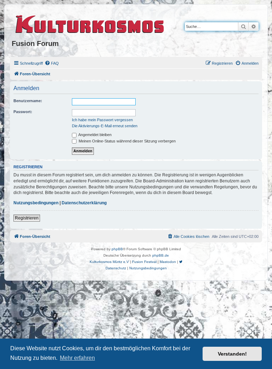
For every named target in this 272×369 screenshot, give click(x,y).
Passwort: (22, 112)
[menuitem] (52, 63)
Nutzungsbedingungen (35, 202)
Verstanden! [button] (232, 354)
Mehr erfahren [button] (77, 358)
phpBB (117, 249)
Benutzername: (27, 101)
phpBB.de (160, 255)
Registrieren (27, 218)
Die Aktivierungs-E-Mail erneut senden (104, 126)
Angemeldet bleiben (95, 135)
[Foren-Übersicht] (90, 23)
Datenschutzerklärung (84, 202)
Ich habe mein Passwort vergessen (102, 120)
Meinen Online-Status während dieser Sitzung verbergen (127, 141)
